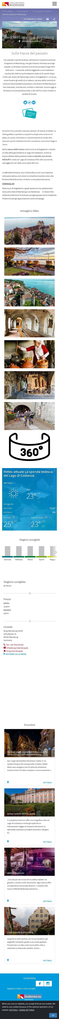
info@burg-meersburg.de (17, 648)
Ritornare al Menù (33, 19)
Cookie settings (26, 1010)
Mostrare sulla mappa (15, 654)
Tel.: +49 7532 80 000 (14, 644)
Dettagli (13, 1010)
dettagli (8, 483)
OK (53, 1015)
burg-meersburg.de (14, 651)
